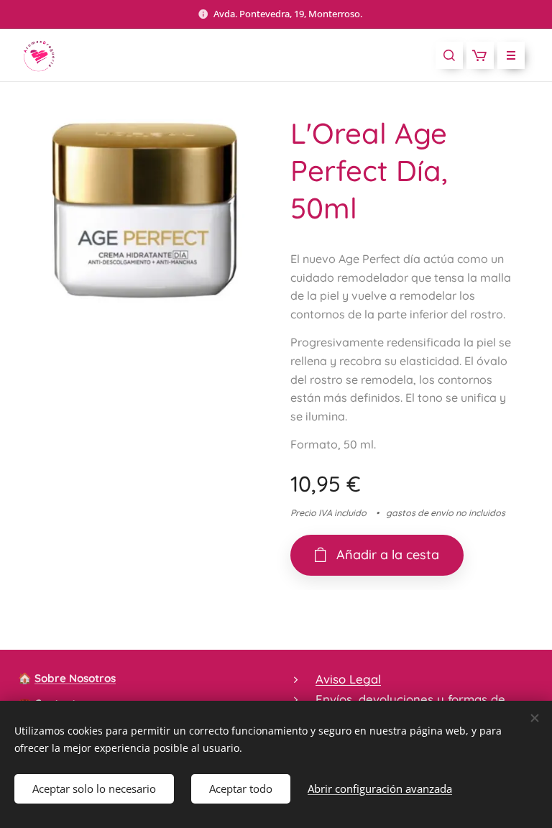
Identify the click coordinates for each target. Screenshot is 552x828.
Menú (511, 55)
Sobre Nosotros (75, 678)
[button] (449, 55)
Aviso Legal (348, 678)
